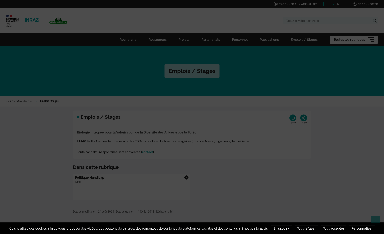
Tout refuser (306, 228)
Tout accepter (333, 228)
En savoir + (281, 228)
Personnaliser (362, 228)
